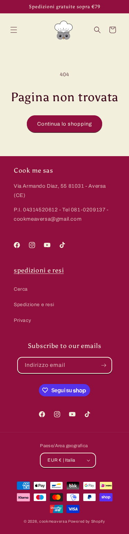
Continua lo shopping (64, 124)
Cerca (21, 289)
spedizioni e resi (39, 270)
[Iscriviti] (103, 365)
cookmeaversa (53, 521)
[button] (13, 29)
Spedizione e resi (34, 304)
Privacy (22, 320)
